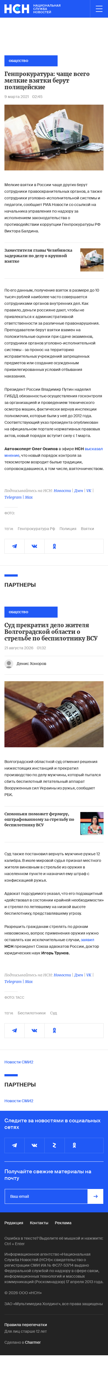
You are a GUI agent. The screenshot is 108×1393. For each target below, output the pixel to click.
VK (88, 490)
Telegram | (14, 497)
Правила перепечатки (25, 1324)
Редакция (13, 1222)
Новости (62, 490)
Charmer (33, 1342)
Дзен (78, 490)
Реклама (63, 1222)
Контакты (39, 1222)
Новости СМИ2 (18, 1062)
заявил (87, 939)
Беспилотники (32, 1013)
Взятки (87, 528)
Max (29, 497)
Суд (53, 1013)
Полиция (68, 528)
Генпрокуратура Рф (36, 528)
